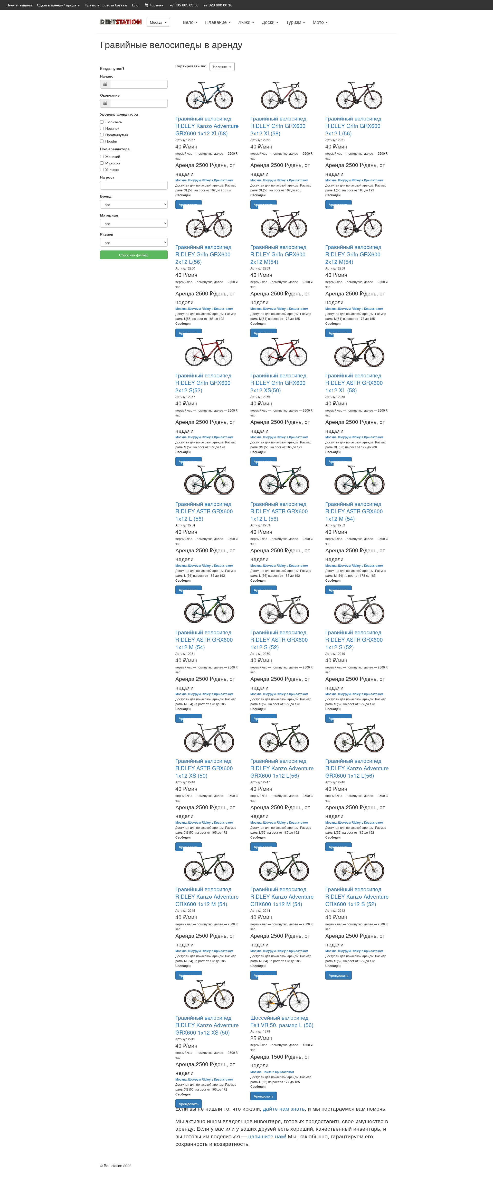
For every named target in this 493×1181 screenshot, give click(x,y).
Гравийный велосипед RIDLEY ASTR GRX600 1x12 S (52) (279, 639)
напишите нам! (267, 1136)
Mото (319, 21)
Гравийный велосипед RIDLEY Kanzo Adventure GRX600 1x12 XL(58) (207, 125)
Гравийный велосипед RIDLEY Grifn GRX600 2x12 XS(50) (278, 382)
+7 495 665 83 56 (184, 4)
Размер (106, 234)
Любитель (113, 121)
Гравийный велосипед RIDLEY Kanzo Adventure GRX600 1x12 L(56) (282, 768)
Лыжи (245, 21)
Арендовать (338, 975)
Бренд (105, 196)
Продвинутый (116, 134)
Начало (106, 76)
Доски (269, 21)
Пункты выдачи (19, 4)
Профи (111, 141)
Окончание (110, 95)
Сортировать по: (191, 65)
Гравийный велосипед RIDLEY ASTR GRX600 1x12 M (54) (354, 511)
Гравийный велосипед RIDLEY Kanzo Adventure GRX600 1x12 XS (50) (207, 1024)
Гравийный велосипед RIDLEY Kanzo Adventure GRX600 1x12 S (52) (357, 896)
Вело (189, 21)
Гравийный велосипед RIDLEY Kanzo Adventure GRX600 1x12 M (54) (207, 896)
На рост (107, 177)
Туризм (294, 21)
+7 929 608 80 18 (218, 4)
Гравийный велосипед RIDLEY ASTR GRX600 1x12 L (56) (204, 511)
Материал (109, 215)
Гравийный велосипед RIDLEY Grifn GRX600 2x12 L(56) (353, 125)
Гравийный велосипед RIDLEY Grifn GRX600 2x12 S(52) (203, 382)
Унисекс (112, 169)
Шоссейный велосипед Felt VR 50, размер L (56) (282, 1021)
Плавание (216, 21)
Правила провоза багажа (106, 4)
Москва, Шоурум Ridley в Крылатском (204, 180)
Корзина (155, 4)
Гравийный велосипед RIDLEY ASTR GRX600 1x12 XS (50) (204, 768)
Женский (112, 156)
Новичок (112, 128)
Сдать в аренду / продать (58, 4)
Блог (136, 4)
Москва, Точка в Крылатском (272, 1072)
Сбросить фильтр (133, 254)
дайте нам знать (284, 1108)
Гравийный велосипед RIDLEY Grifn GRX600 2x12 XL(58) (278, 125)
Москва (156, 22)
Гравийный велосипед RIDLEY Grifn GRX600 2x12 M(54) (278, 254)
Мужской (112, 162)
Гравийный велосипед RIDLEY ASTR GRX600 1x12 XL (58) (354, 382)
